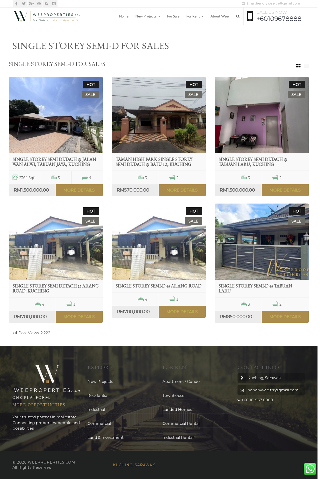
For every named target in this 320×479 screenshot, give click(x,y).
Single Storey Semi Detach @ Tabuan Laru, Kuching (252, 161)
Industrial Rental (178, 437)
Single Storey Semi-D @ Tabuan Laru (255, 288)
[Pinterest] (38, 3)
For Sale (173, 16)
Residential (98, 395)
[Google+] (31, 3)
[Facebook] (16, 3)
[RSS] (46, 3)
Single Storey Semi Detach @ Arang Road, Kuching (55, 288)
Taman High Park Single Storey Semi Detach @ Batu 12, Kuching (154, 161)
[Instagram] (54, 3)
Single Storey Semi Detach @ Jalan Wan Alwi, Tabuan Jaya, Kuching (54, 161)
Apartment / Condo (181, 381)
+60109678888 (279, 18)
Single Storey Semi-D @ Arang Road (159, 286)
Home (123, 16)
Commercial (99, 423)
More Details (79, 190)
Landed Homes (177, 409)
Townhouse (173, 395)
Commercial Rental (181, 423)
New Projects (146, 16)
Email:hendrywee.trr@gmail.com (273, 3)
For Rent (193, 16)
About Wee (219, 16)
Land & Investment (106, 437)
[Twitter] (24, 3)
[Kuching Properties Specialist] (46, 16)
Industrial (96, 409)
